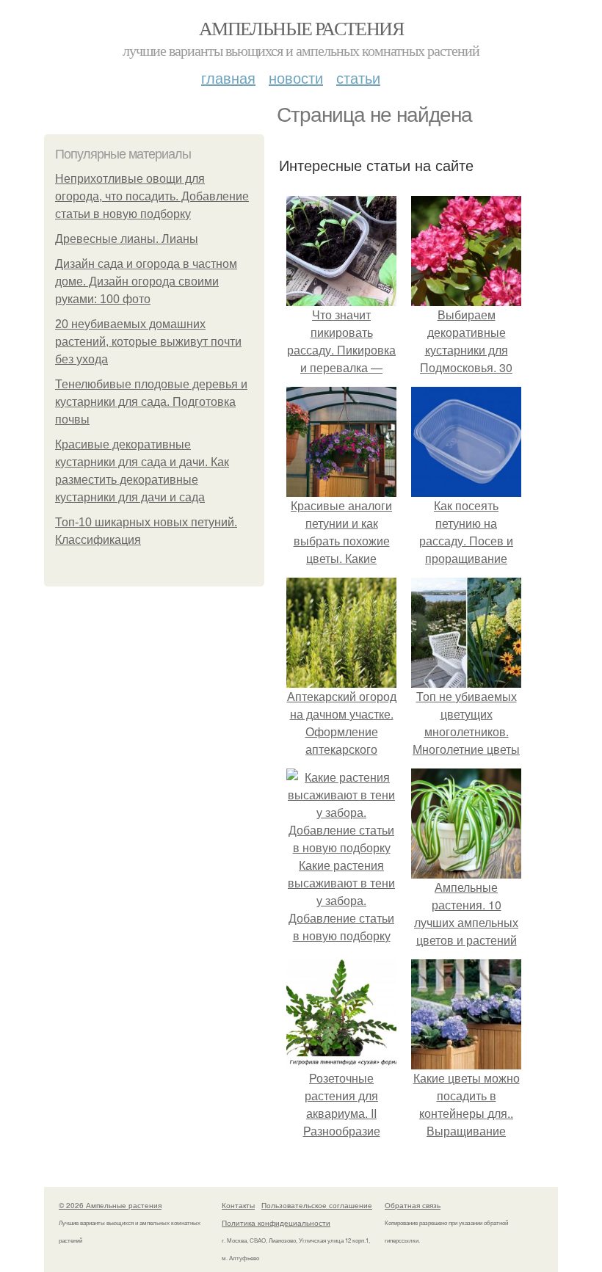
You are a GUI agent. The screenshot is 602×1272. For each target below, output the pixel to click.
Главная (228, 77)
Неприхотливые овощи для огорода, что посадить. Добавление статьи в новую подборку (152, 196)
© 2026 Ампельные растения (110, 1205)
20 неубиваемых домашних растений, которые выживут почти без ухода (148, 342)
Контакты (238, 1205)
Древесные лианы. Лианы (126, 239)
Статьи (358, 77)
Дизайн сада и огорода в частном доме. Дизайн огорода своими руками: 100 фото (146, 281)
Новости (296, 77)
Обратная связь (412, 1205)
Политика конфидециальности (276, 1223)
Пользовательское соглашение (316, 1205)
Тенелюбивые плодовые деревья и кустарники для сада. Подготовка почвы (151, 402)
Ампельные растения (301, 27)
